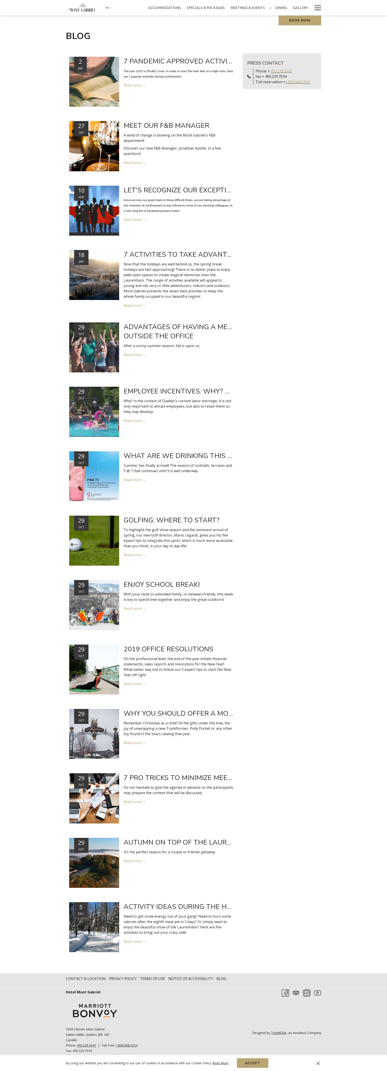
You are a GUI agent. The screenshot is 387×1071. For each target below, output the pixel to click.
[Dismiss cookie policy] (318, 1063)
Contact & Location (86, 978)
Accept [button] (252, 1063)
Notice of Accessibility (190, 978)
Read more (133, 85)
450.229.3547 (281, 71)
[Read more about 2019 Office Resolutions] (94, 669)
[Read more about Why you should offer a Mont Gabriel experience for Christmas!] (94, 733)
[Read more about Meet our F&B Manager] (94, 145)
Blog (221, 978)
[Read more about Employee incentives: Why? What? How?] (94, 411)
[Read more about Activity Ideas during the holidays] (94, 926)
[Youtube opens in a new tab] (317, 992)
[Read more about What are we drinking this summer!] (94, 476)
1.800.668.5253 (298, 81)
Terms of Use (152, 978)
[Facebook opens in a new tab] (285, 992)
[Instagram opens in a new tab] (306, 992)
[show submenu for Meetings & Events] (270, 7)
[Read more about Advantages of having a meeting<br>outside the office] (94, 347)
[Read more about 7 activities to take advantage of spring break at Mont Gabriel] (94, 274)
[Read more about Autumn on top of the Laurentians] (94, 862)
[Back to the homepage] (82, 7)
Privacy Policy (123, 978)
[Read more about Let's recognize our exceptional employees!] (94, 210)
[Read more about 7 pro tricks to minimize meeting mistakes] (94, 797)
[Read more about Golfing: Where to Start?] (94, 540)
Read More (220, 1064)
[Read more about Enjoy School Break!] (94, 604)
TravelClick (278, 1033)
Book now (300, 20)
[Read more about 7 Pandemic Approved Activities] (94, 81)
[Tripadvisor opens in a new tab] (296, 992)
